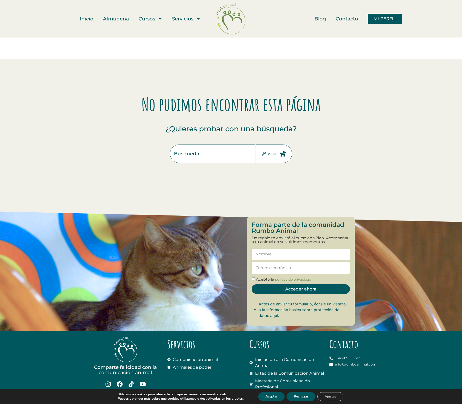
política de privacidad (293, 279)
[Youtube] (143, 384)
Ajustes (330, 396)
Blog (320, 19)
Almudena (116, 19)
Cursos (147, 19)
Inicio (86, 19)
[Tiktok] (131, 384)
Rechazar (301, 396)
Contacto (347, 19)
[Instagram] (108, 384)
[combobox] (212, 154)
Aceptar (271, 396)
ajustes (237, 399)
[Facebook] (120, 384)
